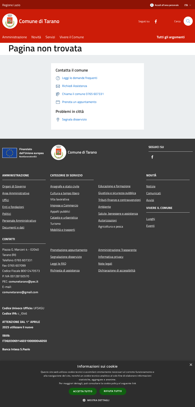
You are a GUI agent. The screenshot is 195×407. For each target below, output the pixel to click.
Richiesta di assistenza (65, 270)
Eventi (150, 225)
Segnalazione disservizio (66, 256)
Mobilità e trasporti (62, 229)
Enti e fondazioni (13, 207)
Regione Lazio (11, 5)
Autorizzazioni (107, 220)
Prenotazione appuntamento (68, 250)
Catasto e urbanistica (64, 217)
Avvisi (150, 200)
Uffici (5, 200)
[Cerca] (188, 21)
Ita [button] (186, 5)
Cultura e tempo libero (64, 193)
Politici (6, 213)
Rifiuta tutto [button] (113, 391)
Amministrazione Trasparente (117, 250)
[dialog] (97, 384)
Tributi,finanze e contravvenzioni (119, 200)
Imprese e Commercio (64, 205)
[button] (97, 400)
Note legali (105, 263)
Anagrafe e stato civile (64, 186)
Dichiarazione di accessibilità (116, 270)
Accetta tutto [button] (82, 391)
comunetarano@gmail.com (20, 292)
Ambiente (104, 206)
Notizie (150, 186)
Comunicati (153, 193)
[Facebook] (154, 21)
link (134, 383)
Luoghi (150, 219)
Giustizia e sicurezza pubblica (117, 193)
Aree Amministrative (15, 193)
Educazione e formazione (114, 186)
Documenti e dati (13, 227)
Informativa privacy (110, 256)
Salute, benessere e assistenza (118, 213)
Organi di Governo (14, 186)
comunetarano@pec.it (23, 281)
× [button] (190, 364)
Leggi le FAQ (58, 263)
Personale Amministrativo (19, 220)
